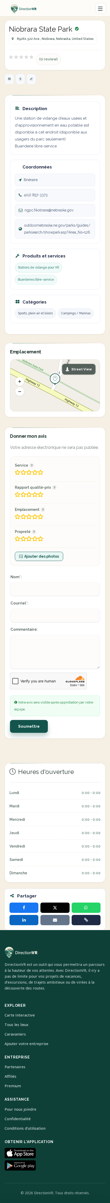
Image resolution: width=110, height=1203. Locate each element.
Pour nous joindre (20, 1109)
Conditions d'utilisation (25, 1128)
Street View (81, 369)
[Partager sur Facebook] (23, 908)
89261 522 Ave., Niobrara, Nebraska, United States (55, 39)
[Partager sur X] (54, 908)
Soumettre (29, 726)
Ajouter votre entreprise (26, 1043)
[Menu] (100, 8)
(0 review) (48, 59)
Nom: (16, 577)
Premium (13, 1085)
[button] (19, 381)
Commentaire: (24, 629)
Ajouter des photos (41, 556)
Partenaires (15, 1066)
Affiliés (10, 1076)
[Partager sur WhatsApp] (86, 908)
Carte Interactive (20, 1015)
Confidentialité (18, 1118)
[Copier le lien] (86, 920)
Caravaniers (15, 1034)
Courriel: (19, 603)
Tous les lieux (16, 1024)
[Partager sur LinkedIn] (23, 920)
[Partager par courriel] (54, 920)
